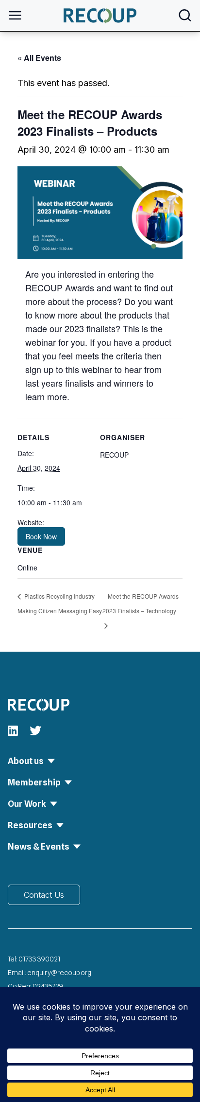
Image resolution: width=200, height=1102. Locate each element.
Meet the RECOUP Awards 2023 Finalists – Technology (140, 603)
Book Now (41, 536)
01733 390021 (39, 959)
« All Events (39, 57)
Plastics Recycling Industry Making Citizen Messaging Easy (59, 603)
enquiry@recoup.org (59, 973)
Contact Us (44, 895)
